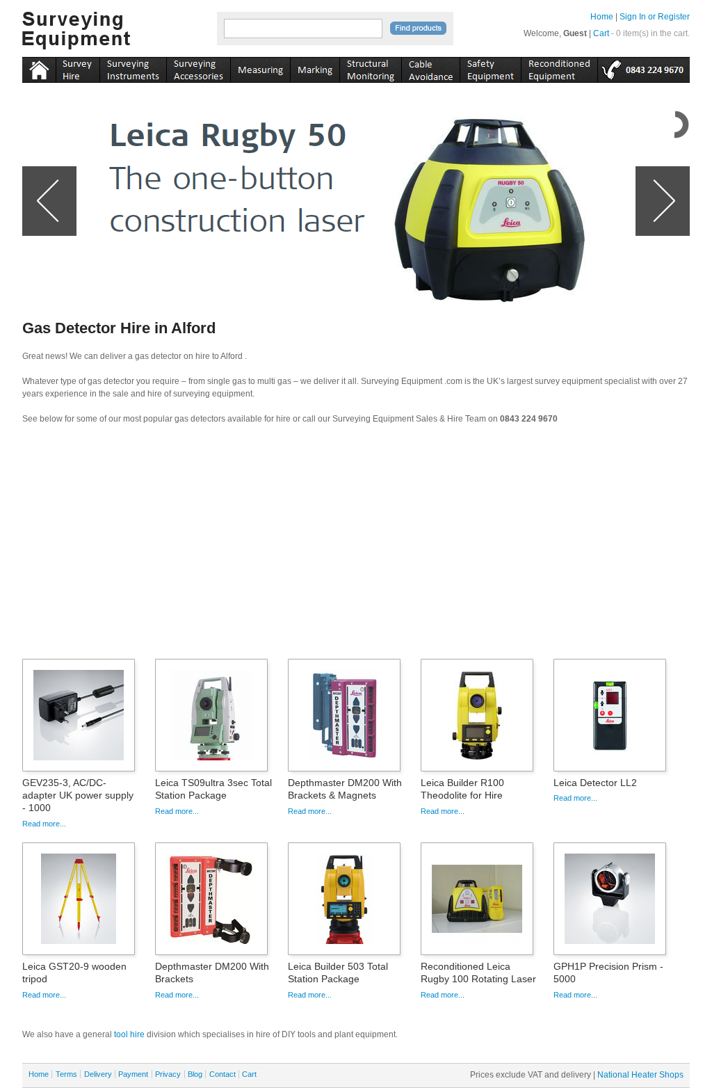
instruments (77, 67)
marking (314, 67)
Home (601, 17)
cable (430, 67)
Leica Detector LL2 (595, 782)
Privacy (168, 1074)
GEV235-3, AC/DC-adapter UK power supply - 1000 (78, 795)
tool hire (129, 1034)
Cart (601, 33)
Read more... (44, 823)
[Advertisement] (356, 546)
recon (559, 67)
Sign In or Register (655, 17)
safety (490, 67)
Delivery (98, 1074)
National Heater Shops (640, 1075)
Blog (195, 1074)
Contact (222, 1074)
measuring (260, 67)
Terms (66, 1074)
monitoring (370, 67)
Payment (133, 1074)
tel (643, 67)
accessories (198, 67)
